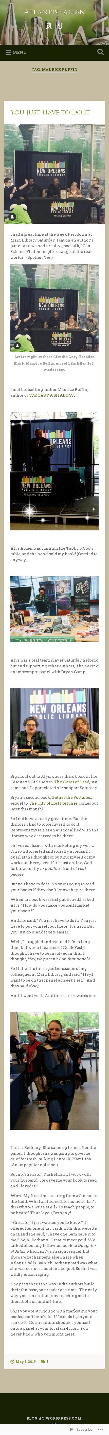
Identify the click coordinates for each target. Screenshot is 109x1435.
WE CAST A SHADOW (51, 395)
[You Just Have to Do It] (54, 174)
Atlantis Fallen (54, 12)
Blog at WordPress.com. (55, 1418)
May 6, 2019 (26, 1362)
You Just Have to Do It (50, 112)
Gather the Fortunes (71, 797)
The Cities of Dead (71, 782)
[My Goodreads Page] (60, 25)
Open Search (100, 52)
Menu (19, 52)
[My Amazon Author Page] (49, 25)
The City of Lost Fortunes (53, 803)
